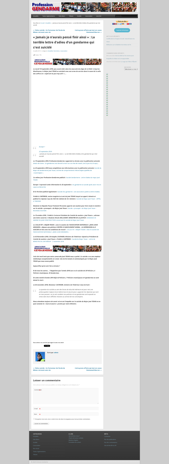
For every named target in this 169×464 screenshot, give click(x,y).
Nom (37, 414)
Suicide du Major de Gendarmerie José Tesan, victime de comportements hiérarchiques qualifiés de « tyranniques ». (67, 170)
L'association (63, 51)
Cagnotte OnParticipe (122, 30)
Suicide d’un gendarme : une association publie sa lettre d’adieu (79, 192)
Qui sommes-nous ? (74, 436)
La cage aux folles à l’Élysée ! (129, 61)
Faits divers (62, 16)
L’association (88, 16)
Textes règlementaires (48, 16)
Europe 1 (42, 147)
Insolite (79, 16)
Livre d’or (98, 16)
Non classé (36, 448)
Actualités (35, 16)
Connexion (107, 436)
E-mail (37, 409)
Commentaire (37, 390)
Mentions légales (73, 440)
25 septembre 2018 (45, 151)
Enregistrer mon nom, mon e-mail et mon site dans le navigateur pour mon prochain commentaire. (62, 419)
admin (56, 352)
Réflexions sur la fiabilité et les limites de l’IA (118, 44)
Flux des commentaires (110, 442)
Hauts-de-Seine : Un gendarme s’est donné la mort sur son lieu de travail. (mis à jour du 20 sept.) (65, 163)
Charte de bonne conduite (76, 438)
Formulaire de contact (75, 442)
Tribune (71, 16)
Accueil (42, 23)
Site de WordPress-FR (110, 445)
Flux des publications (110, 439)
